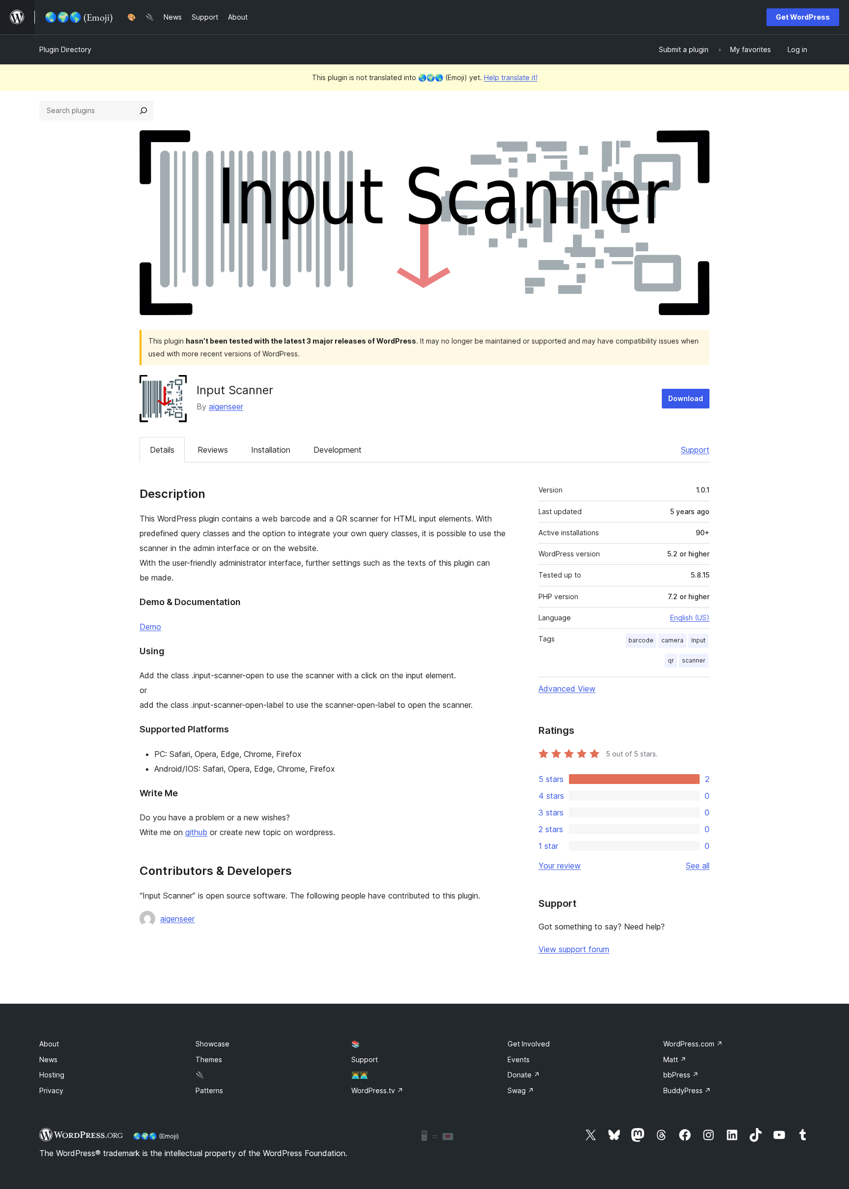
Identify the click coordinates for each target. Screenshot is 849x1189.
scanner (694, 660)
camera (672, 640)
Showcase (212, 1044)
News (48, 1059)
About (49, 1044)
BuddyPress (687, 1090)
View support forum (573, 949)
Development (337, 450)
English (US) (689, 617)
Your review (559, 865)
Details (162, 450)
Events (519, 1059)
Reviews (213, 450)
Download (685, 398)
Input (698, 640)
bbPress (681, 1075)
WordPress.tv (377, 1090)
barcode (640, 640)
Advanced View (566, 689)
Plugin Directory (65, 49)
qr (671, 660)
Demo (150, 627)
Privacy (51, 1090)
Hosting (51, 1075)
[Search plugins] (143, 110)
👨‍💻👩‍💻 (359, 1075)
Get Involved (529, 1044)
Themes (209, 1059)
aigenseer (226, 406)
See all (697, 865)
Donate (524, 1075)
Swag (521, 1090)
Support (695, 450)
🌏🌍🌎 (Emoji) (156, 1136)
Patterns (209, 1090)
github (196, 832)
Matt (674, 1059)
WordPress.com (693, 1044)
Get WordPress (803, 17)
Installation (270, 450)
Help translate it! (511, 77)
